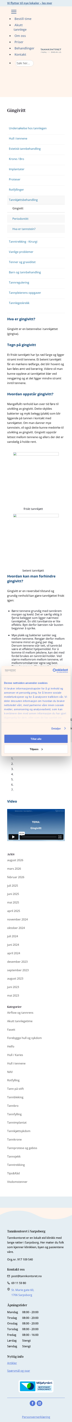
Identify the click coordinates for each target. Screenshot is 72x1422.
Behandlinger (24, 48)
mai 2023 (13, 995)
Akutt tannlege (20, 27)
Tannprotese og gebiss (22, 1148)
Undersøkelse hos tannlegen (28, 128)
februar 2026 (15, 877)
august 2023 (15, 978)
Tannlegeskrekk (19, 303)
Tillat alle (36, 738)
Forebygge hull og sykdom (24, 1038)
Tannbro (13, 1106)
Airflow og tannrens (20, 1013)
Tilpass (34, 748)
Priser (19, 42)
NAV (10, 1072)
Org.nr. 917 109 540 (20, 1259)
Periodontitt (20, 219)
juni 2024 (13, 945)
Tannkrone (14, 1139)
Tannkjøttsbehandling (23, 200)
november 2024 (17, 919)
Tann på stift (15, 1089)
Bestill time (23, 19)
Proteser (14, 179)
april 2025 (13, 911)
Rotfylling (13, 1080)
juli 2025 (12, 886)
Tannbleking (15, 1097)
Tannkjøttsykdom (18, 1131)
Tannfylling (14, 1114)
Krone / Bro (16, 159)
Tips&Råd (13, 1173)
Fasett (11, 1030)
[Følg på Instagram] (39, 1403)
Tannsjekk (14, 1156)
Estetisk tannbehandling (25, 149)
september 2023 (18, 970)
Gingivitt (17, 208)
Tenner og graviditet (22, 262)
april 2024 (13, 953)
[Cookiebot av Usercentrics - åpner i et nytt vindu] (52, 670)
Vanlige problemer (21, 252)
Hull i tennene (18, 138)
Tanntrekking (16, 1165)
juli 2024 (12, 936)
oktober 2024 (16, 928)
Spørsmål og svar (18, 1371)
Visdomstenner (17, 1182)
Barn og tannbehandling (25, 272)
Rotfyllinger (16, 190)
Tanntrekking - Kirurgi (23, 241)
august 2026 (15, 860)
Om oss (20, 36)
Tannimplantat (17, 1122)
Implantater (16, 169)
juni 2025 (13, 894)
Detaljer (56, 728)
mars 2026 (14, 869)
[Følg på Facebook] (32, 1403)
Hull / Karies (15, 1055)
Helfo (10, 1046)
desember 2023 (17, 962)
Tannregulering (19, 282)
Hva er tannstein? (23, 229)
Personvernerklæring (36, 1417)
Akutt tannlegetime (20, 1021)
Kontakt (20, 54)
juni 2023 (13, 987)
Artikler (12, 1363)
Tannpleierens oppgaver (25, 293)
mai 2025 (13, 902)
